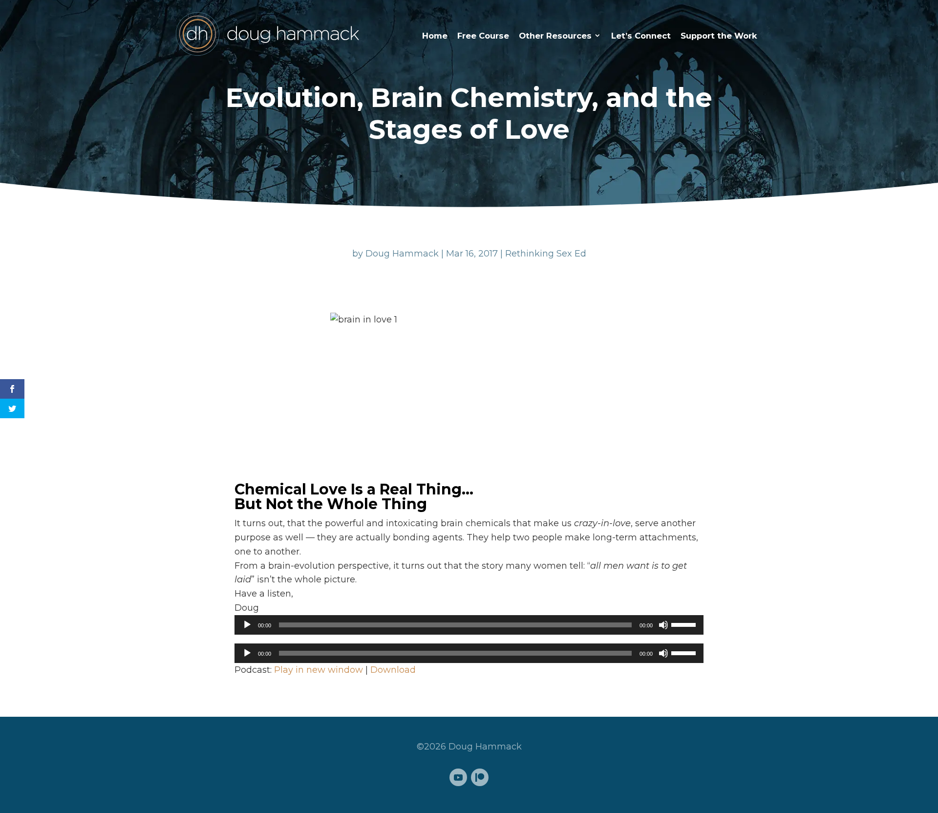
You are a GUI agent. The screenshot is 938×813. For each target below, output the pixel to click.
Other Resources (555, 36)
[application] (469, 625)
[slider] (685, 624)
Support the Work (719, 36)
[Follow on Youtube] (458, 777)
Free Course (483, 36)
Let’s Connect (641, 36)
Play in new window (318, 669)
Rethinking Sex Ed (545, 253)
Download (393, 669)
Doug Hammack (402, 253)
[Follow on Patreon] (480, 777)
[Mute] (663, 625)
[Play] (247, 625)
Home (435, 36)
